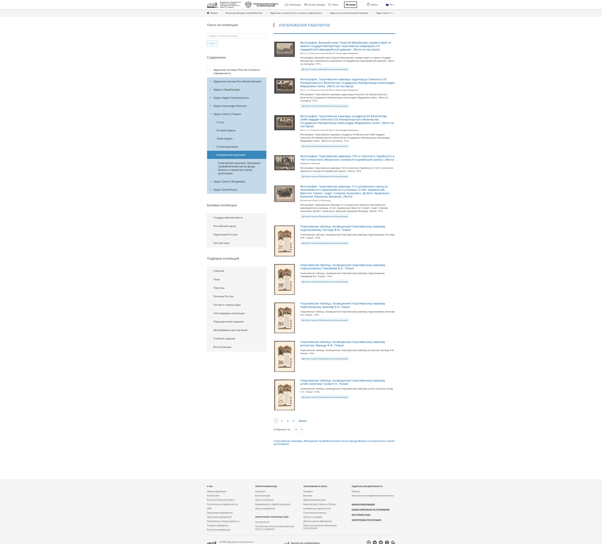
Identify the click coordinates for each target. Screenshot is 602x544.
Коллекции (295, 4)
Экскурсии (308, 491)
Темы (216, 279)
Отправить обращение (217, 525)
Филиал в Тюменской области (221, 499)
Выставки (307, 495)
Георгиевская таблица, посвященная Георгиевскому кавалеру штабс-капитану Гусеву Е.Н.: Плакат (342, 382)
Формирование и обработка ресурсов (272, 504)
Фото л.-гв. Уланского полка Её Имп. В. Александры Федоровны (329, 53)
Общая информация (216, 491)
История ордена (226, 130)
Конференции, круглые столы (317, 508)
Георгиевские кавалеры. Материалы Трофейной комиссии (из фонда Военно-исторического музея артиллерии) (239, 168)
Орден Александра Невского (230, 106)
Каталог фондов (316, 4)
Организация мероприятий (220, 512)
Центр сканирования (265, 508)
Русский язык (221, 243)
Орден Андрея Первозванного (231, 97)
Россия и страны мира (227, 305)
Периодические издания (228, 321)
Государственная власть (228, 217)
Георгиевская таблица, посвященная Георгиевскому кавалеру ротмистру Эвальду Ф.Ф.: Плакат (342, 343)
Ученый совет (213, 495)
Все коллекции (222, 347)
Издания (356, 491)
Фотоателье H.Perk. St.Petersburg (315, 200)
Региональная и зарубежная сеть (222, 504)
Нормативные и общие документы (223, 521)
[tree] (237, 130)
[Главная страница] (225, 4)
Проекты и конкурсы (312, 516)
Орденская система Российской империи (349, 13)
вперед (303, 420)
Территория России (225, 234)
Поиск (335, 4)
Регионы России (223, 296)
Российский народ (224, 226)
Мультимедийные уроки (314, 499)
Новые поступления (264, 499)
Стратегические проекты (314, 512)
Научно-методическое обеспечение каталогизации (320, 526)
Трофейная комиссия (310, 163)
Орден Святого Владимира (229, 181)
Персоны (218, 288)
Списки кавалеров (227, 146)
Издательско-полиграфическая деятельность (373, 495)
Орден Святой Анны (225, 189)
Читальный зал (262, 521)
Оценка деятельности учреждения (371, 509)
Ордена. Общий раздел (226, 89)
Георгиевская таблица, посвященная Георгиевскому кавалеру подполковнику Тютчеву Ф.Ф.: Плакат (342, 228)
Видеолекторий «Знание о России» (319, 504)
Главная (214, 13)
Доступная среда (361, 514)
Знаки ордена (224, 138)
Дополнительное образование (317, 521)
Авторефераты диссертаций (230, 330)
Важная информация (363, 504)
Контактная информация (218, 529)
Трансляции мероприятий (219, 516)
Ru (391, 4)
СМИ (209, 508)
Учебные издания (224, 338)
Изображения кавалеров (231, 155)
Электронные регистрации (366, 520)
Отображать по (282, 429)
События (218, 271)
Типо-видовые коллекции (229, 313)
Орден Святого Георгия (387, 13)
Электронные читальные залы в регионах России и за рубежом (274, 527)
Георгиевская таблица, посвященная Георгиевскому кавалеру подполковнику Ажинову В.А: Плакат (342, 305)
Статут (220, 122)
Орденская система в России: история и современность (296, 13)
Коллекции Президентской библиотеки (244, 13)
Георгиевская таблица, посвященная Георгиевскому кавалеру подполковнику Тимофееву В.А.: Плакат (342, 266)
